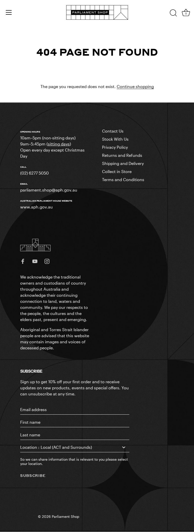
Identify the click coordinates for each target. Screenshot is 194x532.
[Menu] (8, 12)
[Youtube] (34, 260)
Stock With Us (115, 139)
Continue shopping (135, 86)
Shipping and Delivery (123, 163)
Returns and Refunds (122, 155)
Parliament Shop (65, 517)
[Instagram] (47, 260)
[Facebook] (22, 260)
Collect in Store (117, 171)
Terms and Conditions (123, 179)
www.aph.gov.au (36, 206)
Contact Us (113, 131)
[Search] (173, 13)
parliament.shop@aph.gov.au (48, 189)
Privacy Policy (115, 147)
